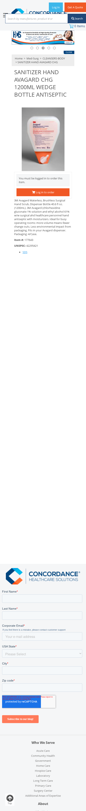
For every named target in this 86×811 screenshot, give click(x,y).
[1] (32, 48)
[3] (43, 48)
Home (19, 58)
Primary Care (43, 786)
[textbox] (34, 19)
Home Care (43, 766)
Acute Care (43, 751)
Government (43, 761)
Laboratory (43, 776)
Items (79, 26)
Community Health (43, 756)
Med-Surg (32, 58)
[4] (49, 48)
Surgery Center (43, 791)
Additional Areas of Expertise (43, 795)
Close (69, 52)
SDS (25, 252)
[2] (37, 48)
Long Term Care (43, 781)
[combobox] (36, 19)
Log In (56, 7)
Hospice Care (43, 771)
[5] (54, 48)
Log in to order (44, 192)
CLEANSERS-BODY (53, 58)
